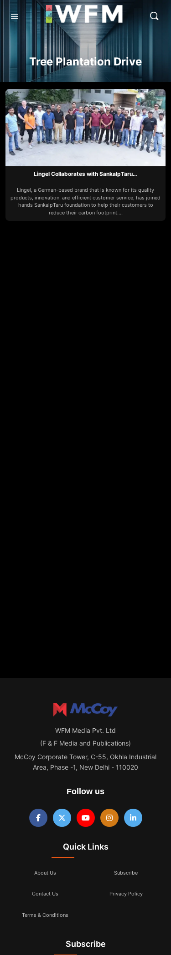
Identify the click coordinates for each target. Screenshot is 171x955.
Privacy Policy (126, 893)
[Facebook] (38, 818)
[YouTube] (86, 818)
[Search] (154, 16)
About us (45, 873)
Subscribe (126, 873)
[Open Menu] (14, 16)
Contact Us (45, 893)
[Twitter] (62, 818)
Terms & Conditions (45, 915)
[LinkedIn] (133, 818)
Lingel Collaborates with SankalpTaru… (85, 173)
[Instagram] (109, 818)
